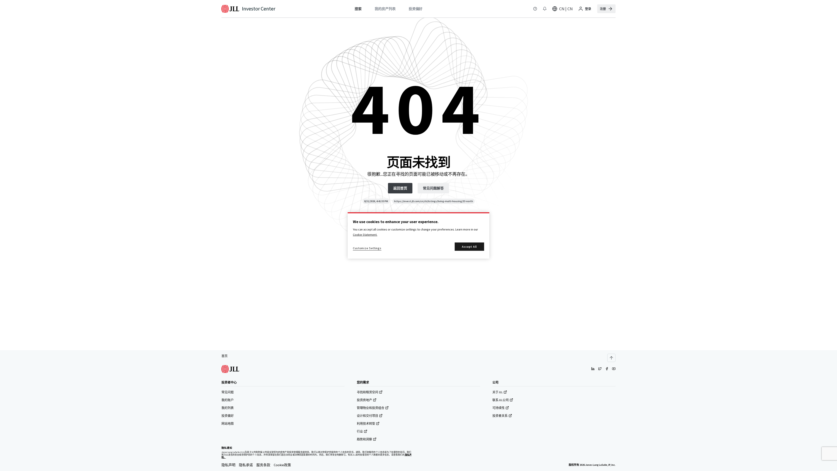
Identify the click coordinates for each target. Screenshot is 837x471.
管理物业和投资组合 (370, 408)
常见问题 (227, 392)
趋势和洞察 (364, 439)
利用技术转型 (366, 423)
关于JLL (497, 392)
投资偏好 (227, 416)
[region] (418, 235)
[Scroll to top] (611, 358)
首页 (224, 356)
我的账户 (227, 400)
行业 (360, 431)
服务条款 (263, 465)
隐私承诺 (246, 465)
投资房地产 (364, 400)
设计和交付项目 (367, 416)
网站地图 (227, 423)
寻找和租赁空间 (367, 392)
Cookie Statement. (365, 235)
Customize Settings (367, 248)
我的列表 (227, 408)
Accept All (469, 247)
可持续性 (498, 408)
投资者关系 (500, 416)
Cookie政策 (282, 465)
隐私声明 (228, 465)
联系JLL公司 (500, 400)
